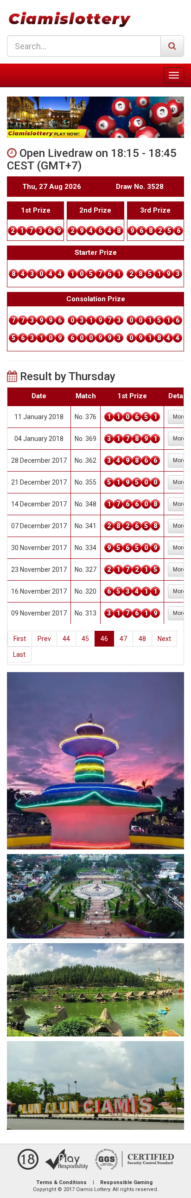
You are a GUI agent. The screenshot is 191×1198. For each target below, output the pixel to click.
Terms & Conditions (61, 1182)
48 (142, 638)
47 (123, 638)
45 (85, 638)
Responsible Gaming (126, 1182)
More (179, 417)
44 (66, 638)
